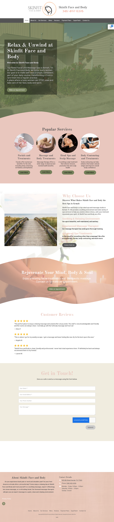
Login (57, 517)
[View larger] (68, 143)
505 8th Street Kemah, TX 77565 (72, 480)
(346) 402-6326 (71, 483)
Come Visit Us (69, 245)
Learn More (24, 172)
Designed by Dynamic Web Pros (69, 514)
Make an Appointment (17, 90)
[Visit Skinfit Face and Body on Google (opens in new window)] (3, 503)
